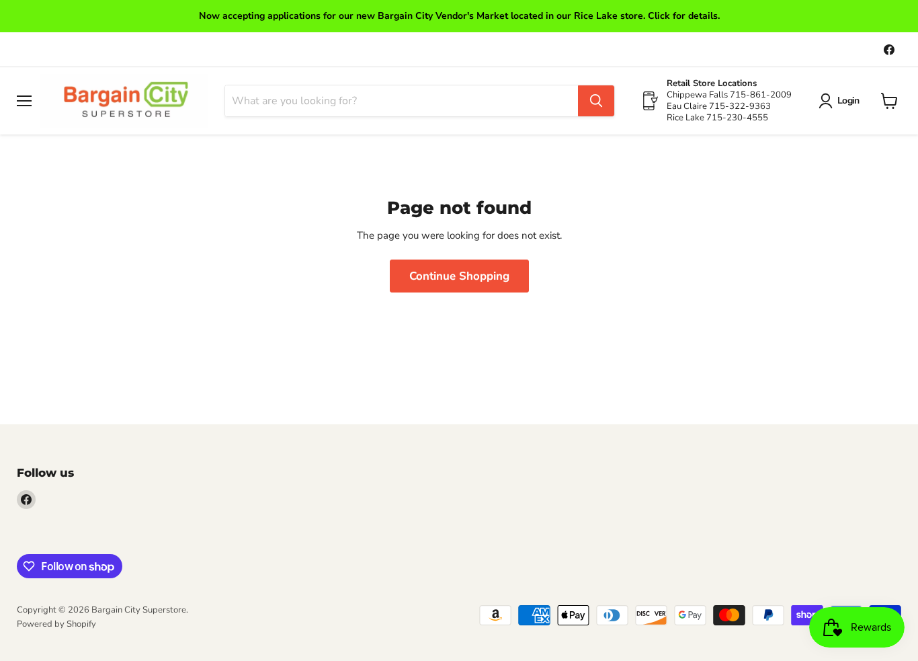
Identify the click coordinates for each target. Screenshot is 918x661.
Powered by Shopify (56, 624)
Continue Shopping (459, 276)
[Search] (596, 100)
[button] (841, 101)
